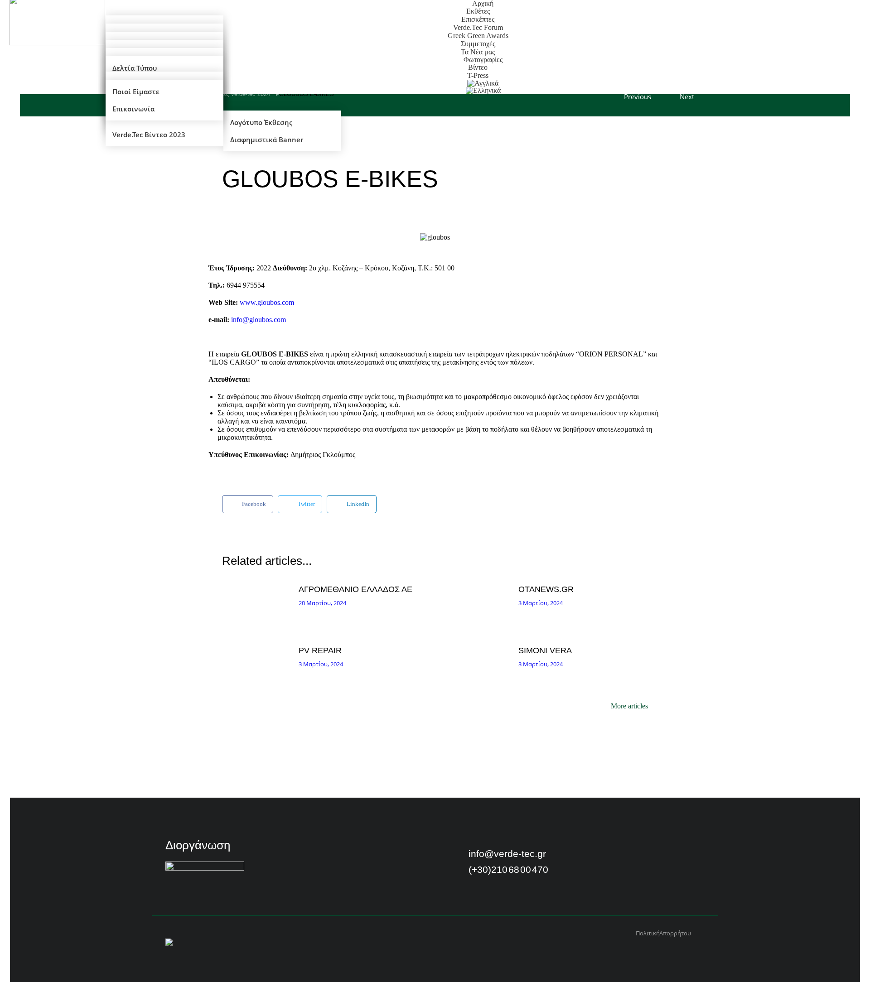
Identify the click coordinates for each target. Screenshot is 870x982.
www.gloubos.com (267, 302)
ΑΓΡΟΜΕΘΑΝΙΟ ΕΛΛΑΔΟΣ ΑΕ (355, 589)
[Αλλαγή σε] (483, 90)
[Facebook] (598, 857)
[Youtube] (621, 857)
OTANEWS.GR (546, 589)
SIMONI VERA (545, 650)
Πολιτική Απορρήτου (663, 933)
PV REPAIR (320, 650)
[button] (247, 504)
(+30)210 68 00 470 (508, 869)
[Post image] (258, 605)
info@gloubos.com (258, 319)
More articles (629, 706)
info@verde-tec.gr (507, 853)
